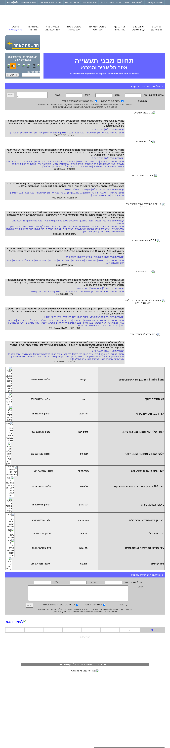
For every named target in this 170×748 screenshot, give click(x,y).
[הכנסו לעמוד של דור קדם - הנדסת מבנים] (145, 184)
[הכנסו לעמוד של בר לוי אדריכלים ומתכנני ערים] (145, 343)
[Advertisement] (85, 649)
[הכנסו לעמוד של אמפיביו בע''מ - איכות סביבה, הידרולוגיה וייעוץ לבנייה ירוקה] (145, 309)
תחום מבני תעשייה (104, 63)
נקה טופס (142, 101)
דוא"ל (87, 95)
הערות (57, 95)
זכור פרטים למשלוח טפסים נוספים (77, 101)
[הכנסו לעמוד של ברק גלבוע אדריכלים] (145, 121)
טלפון (117, 95)
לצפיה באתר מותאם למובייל (151, 690)
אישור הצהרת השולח (110, 101)
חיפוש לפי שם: (33, 72)
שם (145, 95)
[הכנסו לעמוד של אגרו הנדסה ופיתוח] (145, 280)
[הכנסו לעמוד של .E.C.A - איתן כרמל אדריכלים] (145, 249)
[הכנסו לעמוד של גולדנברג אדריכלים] (145, 150)
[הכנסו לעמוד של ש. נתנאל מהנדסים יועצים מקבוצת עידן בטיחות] (145, 213)
